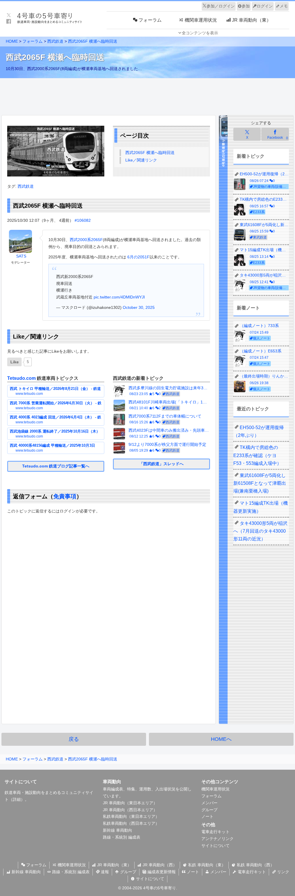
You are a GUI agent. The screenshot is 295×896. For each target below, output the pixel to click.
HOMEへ (221, 739)
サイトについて (215, 845)
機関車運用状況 (215, 789)
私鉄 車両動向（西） (255, 865)
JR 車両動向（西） (159, 865)
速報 (104, 871)
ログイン (265, 6)
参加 (246, 6)
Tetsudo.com (21, 378)
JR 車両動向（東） (113, 865)
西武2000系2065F (86, 239)
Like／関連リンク (141, 160)
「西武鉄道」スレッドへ (161, 463)
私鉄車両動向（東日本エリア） (131, 816)
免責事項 (64, 496)
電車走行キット (215, 831)
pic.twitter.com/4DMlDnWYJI (119, 297)
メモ (284, 6)
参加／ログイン (221, 6)
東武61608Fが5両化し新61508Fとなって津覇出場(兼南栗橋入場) (259, 483)
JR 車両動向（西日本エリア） (130, 809)
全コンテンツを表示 (200, 33)
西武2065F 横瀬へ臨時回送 (150, 152)
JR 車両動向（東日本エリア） (130, 803)
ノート (207, 816)
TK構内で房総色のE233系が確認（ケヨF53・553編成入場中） (257, 455)
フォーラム (211, 796)
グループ (209, 809)
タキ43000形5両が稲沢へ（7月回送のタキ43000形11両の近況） (260, 531)
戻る (74, 739)
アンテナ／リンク (217, 838)
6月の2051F (138, 257)
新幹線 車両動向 (117, 830)
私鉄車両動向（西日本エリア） (131, 823)
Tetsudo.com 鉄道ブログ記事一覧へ (55, 466)
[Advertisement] (147, 95)
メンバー (209, 803)
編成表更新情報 (161, 871)
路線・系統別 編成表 (121, 837)
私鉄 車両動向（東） (206, 865)
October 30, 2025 (139, 307)
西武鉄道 (26, 186)
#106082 (83, 220)
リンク (282, 871)
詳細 (17, 799)
